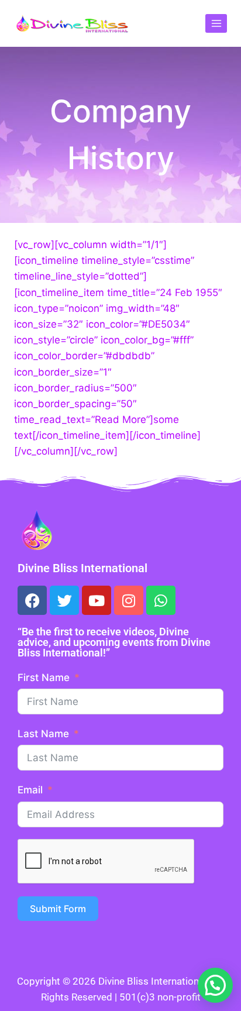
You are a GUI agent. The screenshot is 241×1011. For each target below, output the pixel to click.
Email (30, 790)
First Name (44, 677)
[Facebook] (32, 600)
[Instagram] (128, 600)
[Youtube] (96, 600)
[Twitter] (64, 600)
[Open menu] (216, 23)
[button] (215, 985)
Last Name (43, 734)
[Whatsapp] (160, 600)
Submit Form (58, 908)
